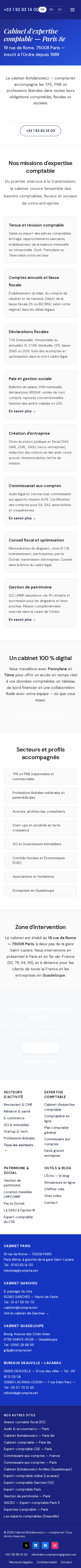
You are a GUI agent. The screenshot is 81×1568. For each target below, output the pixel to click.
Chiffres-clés (54, 1189)
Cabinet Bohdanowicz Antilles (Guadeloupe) (38, 1469)
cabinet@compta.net (21, 1307)
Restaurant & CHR (18, 1104)
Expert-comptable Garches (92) (29, 1482)
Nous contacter (40, 1048)
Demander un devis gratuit (40, 117)
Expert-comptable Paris (22, 1489)
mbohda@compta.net (21, 1270)
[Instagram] (55, 1545)
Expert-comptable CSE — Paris (28, 1449)
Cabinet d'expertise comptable (59, 1107)
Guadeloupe (54, 975)
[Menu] (72, 9)
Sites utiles (52, 1196)
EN (51, 10)
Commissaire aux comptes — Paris (30, 1462)
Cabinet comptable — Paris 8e (27, 1442)
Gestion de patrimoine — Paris (27, 1496)
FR (42, 10)
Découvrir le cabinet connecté (40, 714)
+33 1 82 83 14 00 (21, 9)
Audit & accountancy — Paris (26, 1429)
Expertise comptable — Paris (26, 1509)
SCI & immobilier (16, 1125)
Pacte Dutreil (14, 1203)
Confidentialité (47, 1562)
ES (60, 10)
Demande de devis (40, 1061)
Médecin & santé (17, 1111)
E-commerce (14, 1118)
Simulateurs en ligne (59, 1182)
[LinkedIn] (35, 1545)
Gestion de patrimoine (12, 1183)
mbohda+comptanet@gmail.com (54, 1554)
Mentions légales (21, 1562)
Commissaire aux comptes (57, 1141)
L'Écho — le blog (56, 1176)
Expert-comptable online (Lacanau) (31, 1476)
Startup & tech (16, 1131)
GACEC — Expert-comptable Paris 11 (32, 1502)
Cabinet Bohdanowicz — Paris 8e (29, 1435)
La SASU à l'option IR (19, 1210)
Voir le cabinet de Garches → (26, 1313)
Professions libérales (19, 1138)
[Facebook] (45, 1545)
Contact (51, 1202)
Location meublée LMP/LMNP (18, 1194)
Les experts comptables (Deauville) (31, 1516)
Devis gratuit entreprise (54, 1153)
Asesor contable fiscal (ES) (24, 1422)
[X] (26, 1545)
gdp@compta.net (18, 1350)
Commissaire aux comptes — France (32, 1456)
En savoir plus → (22, 411)
